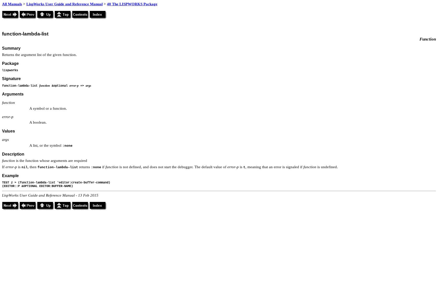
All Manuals (12, 4)
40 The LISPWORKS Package (132, 4)
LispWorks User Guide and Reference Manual (64, 4)
